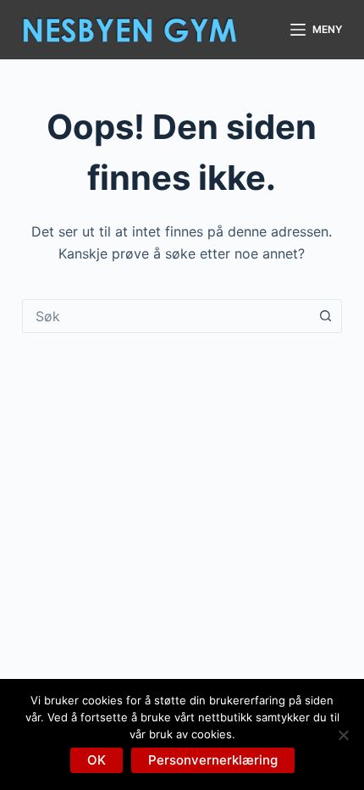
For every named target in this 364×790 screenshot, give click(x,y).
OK (96, 760)
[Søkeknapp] (325, 316)
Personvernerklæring (213, 760)
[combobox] (166, 316)
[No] (342, 734)
